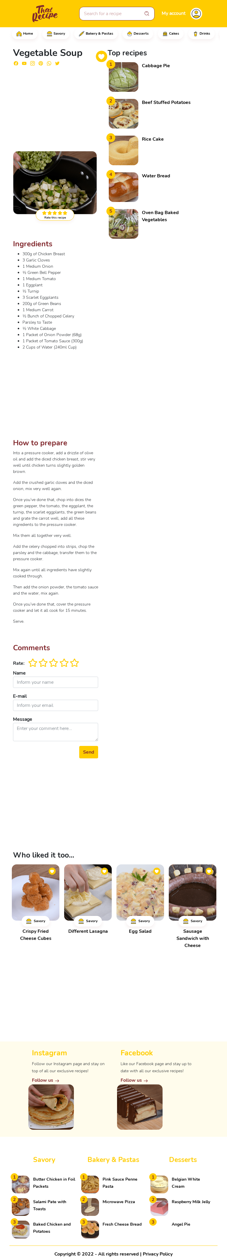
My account (174, 13)
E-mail (20, 696)
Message (22, 719)
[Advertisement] (55, 108)
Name (19, 673)
